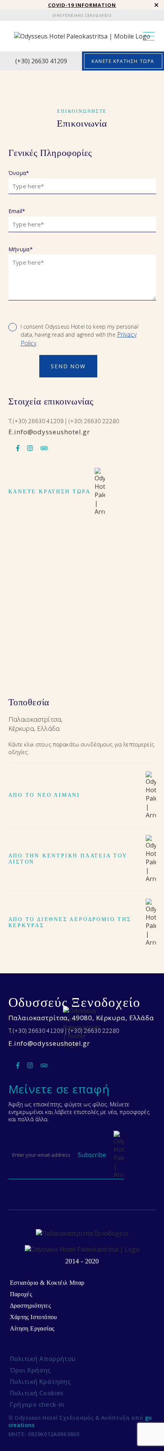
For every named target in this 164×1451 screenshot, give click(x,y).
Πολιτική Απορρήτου (43, 1359)
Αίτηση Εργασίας (32, 1328)
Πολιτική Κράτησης (40, 1381)
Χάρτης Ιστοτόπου (33, 1317)
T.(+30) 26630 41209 (36, 421)
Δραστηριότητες (30, 1305)
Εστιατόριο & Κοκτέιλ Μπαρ (47, 1282)
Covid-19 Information (82, 5)
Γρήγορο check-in (37, 1404)
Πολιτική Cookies (37, 1393)
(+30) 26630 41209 (41, 61)
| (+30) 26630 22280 (92, 421)
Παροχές (21, 1294)
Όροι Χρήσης (30, 1370)
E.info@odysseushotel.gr (49, 431)
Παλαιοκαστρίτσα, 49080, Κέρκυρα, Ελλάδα (81, 1017)
